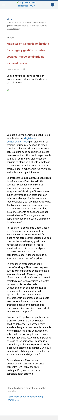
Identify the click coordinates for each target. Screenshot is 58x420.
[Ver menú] (3, 5)
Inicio (9, 19)
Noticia (10, 37)
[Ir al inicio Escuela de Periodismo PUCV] (29, 5)
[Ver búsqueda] (52, 5)
